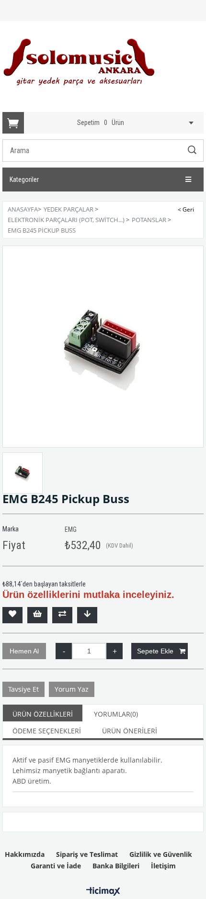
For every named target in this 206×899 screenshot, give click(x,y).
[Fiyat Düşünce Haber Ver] (87, 615)
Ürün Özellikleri (42, 714)
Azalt (64, 651)
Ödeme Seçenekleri (46, 730)
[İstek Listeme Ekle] (37, 615)
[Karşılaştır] (62, 615)
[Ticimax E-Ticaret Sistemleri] (103, 892)
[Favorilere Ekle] (12, 615)
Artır (114, 651)
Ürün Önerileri (129, 730)
